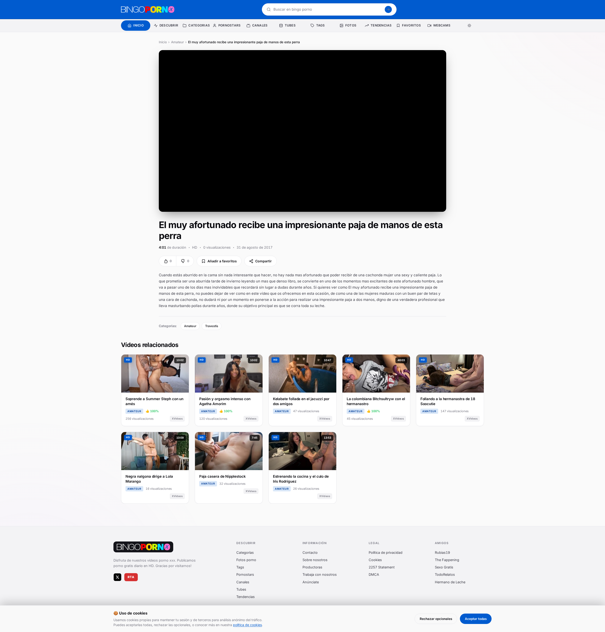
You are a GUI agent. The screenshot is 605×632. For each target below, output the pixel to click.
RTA (131, 577)
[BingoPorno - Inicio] (147, 9)
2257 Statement (382, 567)
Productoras (312, 567)
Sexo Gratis (444, 567)
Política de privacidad (385, 552)
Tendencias (245, 597)
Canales (242, 582)
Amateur (177, 42)
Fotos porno (246, 560)
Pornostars (245, 575)
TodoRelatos (445, 575)
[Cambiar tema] (469, 25)
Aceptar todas (476, 619)
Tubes (241, 589)
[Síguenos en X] (117, 577)
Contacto (310, 552)
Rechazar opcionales (436, 619)
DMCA (374, 575)
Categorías (245, 552)
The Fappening (447, 560)
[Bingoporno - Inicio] (143, 546)
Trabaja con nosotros (319, 575)
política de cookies (247, 625)
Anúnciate (310, 582)
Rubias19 (442, 552)
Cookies (375, 560)
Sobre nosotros (315, 560)
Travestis (211, 326)
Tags (240, 567)
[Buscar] (388, 9)
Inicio (163, 42)
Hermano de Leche (450, 582)
